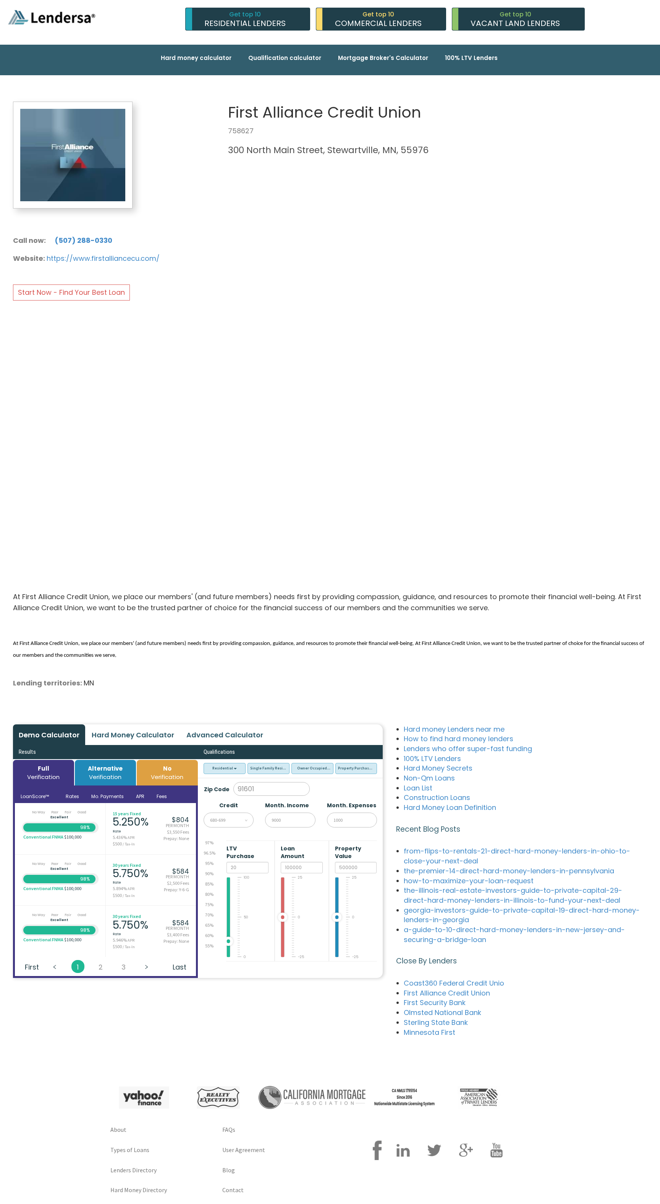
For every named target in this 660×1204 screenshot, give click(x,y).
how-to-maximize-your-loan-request (469, 881)
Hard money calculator (196, 58)
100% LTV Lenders (471, 58)
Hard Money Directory (138, 1190)
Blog (228, 1170)
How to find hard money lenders (458, 738)
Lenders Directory (133, 1170)
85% (209, 884)
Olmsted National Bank (442, 1012)
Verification (43, 772)
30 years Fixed (127, 865)
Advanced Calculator (224, 735)
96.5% (209, 853)
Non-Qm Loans (429, 778)
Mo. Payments (107, 796)
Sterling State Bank (436, 1022)
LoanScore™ (35, 796)
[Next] (146, 966)
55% (209, 946)
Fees (162, 796)
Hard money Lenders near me (454, 729)
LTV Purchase (241, 852)
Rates (72, 796)
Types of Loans (129, 1150)
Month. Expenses (351, 805)
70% (209, 915)
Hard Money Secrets (438, 768)
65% (209, 925)
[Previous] (55, 966)
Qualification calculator (284, 58)
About (118, 1129)
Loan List (418, 788)
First (32, 967)
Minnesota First (429, 1032)
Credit (228, 805)
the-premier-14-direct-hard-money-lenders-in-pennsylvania (509, 871)
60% (209, 935)
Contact (233, 1190)
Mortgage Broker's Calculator (383, 58)
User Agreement (243, 1150)
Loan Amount (293, 852)
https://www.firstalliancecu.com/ (103, 258)
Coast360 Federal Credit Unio (454, 983)
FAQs (228, 1129)
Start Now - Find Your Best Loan (71, 292)
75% (209, 904)
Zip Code (217, 789)
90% (209, 873)
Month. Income (287, 805)
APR (140, 796)
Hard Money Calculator (133, 735)
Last (179, 967)
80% (209, 894)
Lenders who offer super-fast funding (468, 748)
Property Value (348, 852)
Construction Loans (437, 797)
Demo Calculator (49, 735)
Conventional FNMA (43, 837)
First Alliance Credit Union (447, 993)
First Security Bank (435, 1002)
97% (209, 842)
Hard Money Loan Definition (450, 807)
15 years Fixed (127, 813)
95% (209, 863)
